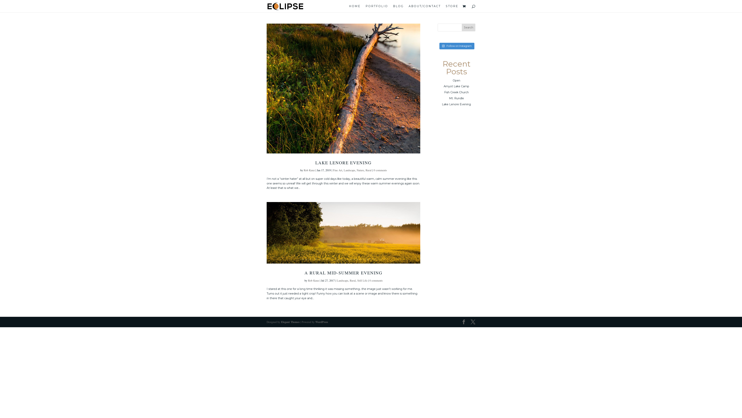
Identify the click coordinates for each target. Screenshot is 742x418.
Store (452, 6)
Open (456, 80)
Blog (398, 6)
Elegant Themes (290, 322)
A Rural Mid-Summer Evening (343, 273)
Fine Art (337, 170)
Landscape (349, 170)
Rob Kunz (309, 170)
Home (355, 6)
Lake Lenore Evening (343, 162)
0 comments (380, 170)
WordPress (321, 322)
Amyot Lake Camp (456, 86)
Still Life (362, 280)
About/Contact (425, 6)
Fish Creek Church (456, 92)
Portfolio (377, 6)
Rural (369, 170)
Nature (360, 170)
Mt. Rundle (456, 98)
